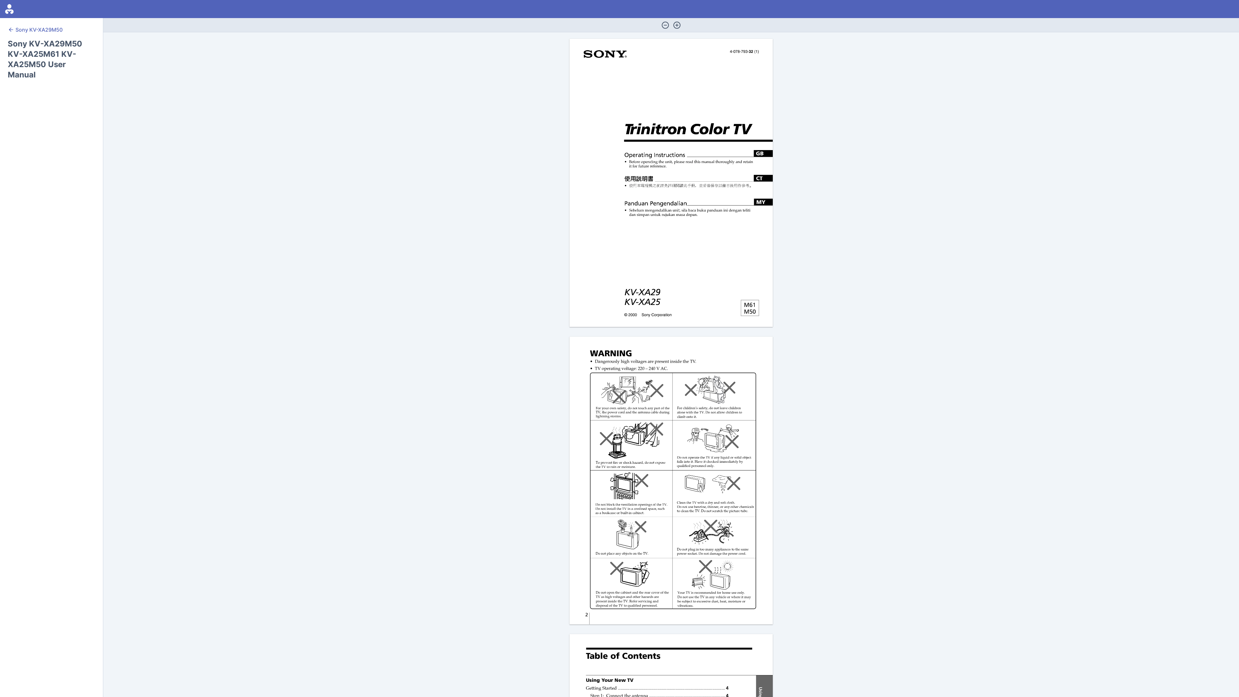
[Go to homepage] (9, 9)
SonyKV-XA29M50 (39, 29)
